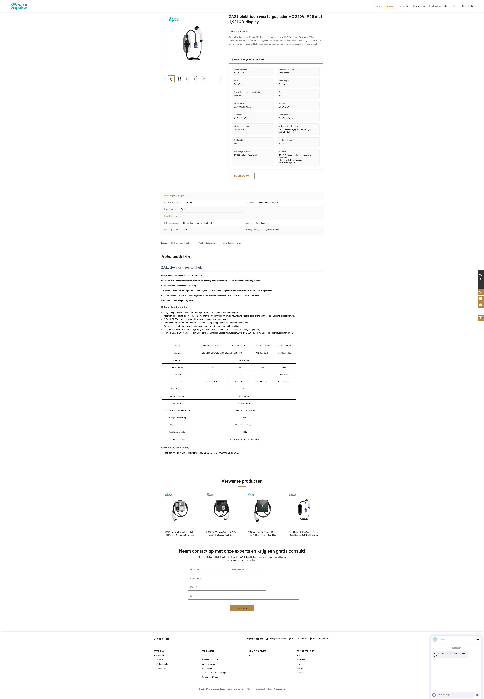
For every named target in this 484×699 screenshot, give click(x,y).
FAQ (250, 656)
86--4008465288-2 (321, 639)
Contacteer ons (160, 668)
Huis (298, 656)
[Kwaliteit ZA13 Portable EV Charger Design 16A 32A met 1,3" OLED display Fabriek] (304, 510)
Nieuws (299, 664)
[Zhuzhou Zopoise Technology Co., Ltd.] (19, 6)
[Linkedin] (167, 639)
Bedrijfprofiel (159, 656)
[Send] (478, 695)
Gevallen (300, 668)
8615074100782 (299, 639)
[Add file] (434, 695)
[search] (453, 6)
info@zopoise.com (278, 639)
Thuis (377, 6)
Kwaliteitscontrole (438, 6)
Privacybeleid (279, 689)
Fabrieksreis (419, 6)
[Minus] (477, 639)
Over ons (405, 6)
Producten (389, 6)
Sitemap (300, 673)
